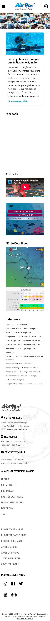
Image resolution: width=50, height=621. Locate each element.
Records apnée (12, 376)
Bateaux (10, 333)
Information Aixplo (31, 345)
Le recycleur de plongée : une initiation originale (24, 60)
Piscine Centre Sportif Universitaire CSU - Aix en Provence (24, 358)
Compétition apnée (14, 337)
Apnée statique (12, 329)
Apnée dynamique (22, 325)
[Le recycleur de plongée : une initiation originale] (25, 44)
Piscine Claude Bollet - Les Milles (19, 364)
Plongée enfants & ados (13, 535)
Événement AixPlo (35, 384)
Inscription (7, 508)
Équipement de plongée (16, 384)
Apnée (9, 325)
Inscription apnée (14, 349)
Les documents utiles (12, 502)
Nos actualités (9, 485)
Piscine (10, 353)
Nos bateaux (7, 490)
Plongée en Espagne (14, 368)
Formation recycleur (32, 341)
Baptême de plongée (29, 329)
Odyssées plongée (30, 349)
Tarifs (4, 514)
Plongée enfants (31, 368)
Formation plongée (14, 341)
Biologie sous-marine (12, 541)
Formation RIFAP (13, 345)
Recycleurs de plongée (29, 376)
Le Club (5, 479)
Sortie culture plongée (15, 380)
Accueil (10, 22)
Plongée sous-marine (21, 22)
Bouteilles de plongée (24, 333)
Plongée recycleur (14, 372)
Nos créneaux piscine (12, 496)
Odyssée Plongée (10, 564)
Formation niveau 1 (32, 337)
